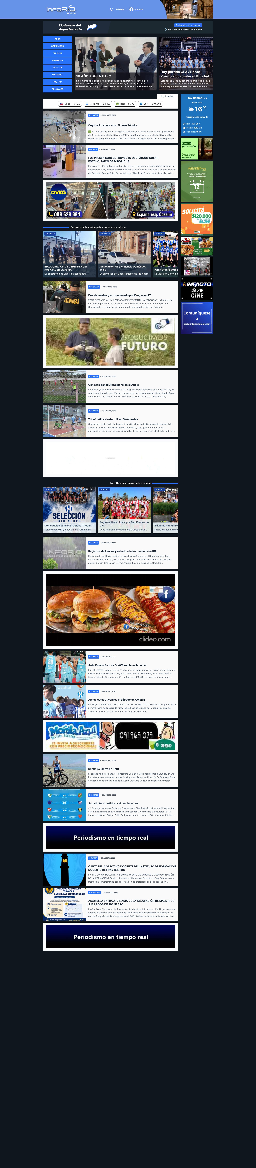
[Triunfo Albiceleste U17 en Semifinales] (64, 421)
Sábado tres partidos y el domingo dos (113, 803)
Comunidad (94, 893)
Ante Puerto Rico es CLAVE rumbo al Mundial (117, 665)
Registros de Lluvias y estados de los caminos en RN (122, 551)
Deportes (93, 115)
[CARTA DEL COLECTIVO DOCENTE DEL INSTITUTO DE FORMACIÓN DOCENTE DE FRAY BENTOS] (64, 870)
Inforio (120, 9)
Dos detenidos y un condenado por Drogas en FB (119, 295)
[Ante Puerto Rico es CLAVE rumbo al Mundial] (64, 667)
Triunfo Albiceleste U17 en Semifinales (113, 419)
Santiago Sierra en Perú (103, 769)
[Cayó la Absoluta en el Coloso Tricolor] (64, 127)
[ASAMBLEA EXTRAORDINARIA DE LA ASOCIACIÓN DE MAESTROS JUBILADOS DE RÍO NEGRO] (64, 904)
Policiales (94, 287)
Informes (93, 543)
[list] (157, 29)
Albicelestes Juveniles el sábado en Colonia (116, 699)
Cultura (93, 858)
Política (93, 149)
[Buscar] (111, 9)
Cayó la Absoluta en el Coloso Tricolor (112, 125)
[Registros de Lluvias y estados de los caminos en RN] (64, 553)
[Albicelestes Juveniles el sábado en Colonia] (64, 701)
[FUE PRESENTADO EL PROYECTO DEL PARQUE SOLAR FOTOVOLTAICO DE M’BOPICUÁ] (64, 161)
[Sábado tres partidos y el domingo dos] (64, 805)
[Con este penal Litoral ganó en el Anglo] (64, 386)
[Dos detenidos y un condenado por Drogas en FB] (64, 297)
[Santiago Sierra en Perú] (64, 770)
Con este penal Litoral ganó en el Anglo (113, 384)
